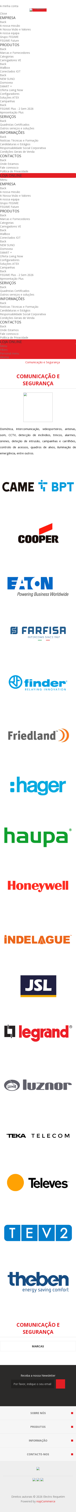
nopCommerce (45, 1501)
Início (18, 362)
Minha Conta (8, 2)
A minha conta (9, 6)
